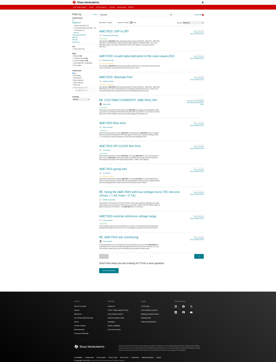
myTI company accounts (149, 310)
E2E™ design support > (80, 7)
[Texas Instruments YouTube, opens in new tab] (191, 313)
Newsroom (78, 314)
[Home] (87, 2)
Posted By (75, 97)
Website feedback (148, 357)
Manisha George (108, 60)
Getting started (121, 7)
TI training (112, 7)
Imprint (158, 357)
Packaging (111, 322)
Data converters (199, 32)
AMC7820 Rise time (112, 123)
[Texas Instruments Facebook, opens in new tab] (183, 307)
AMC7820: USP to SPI (114, 31)
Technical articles (101, 7)
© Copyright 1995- (82, 360)
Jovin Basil (106, 150)
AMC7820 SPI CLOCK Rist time (120, 146)
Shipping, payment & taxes (150, 314)
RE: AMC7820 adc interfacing (118, 237)
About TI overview (80, 306)
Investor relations (80, 326)
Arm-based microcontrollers (195, 101)
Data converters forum (197, 33)
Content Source (77, 18)
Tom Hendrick (107, 241)
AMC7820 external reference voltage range (127, 216)
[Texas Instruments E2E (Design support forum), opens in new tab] (183, 313)
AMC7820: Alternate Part (116, 77)
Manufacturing (79, 329)
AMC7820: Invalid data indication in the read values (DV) (136, 56)
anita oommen (108, 127)
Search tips (198, 15)
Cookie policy (89, 357)
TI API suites (145, 306)
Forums (91, 7)
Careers (76, 310)
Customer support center (116, 318)
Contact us (111, 306)
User (203, 2)
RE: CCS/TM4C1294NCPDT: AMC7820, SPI (128, 100)
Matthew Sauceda (109, 200)
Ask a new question (108, 270)
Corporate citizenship (81, 333)
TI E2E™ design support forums (118, 310)
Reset (95, 14)
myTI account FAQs (114, 329)
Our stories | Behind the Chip (83, 318)
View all (75, 32)
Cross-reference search (115, 314)
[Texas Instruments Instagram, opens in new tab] (175, 307)
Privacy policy (101, 357)
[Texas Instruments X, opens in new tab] (191, 307)
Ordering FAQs (146, 318)
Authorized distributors (148, 322)
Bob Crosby (107, 104)
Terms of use (124, 357)
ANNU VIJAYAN (108, 81)
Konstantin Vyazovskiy (110, 35)
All (73, 20)
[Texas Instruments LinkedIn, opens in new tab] (175, 313)
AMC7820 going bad (113, 169)
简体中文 (131, 7)
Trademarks (135, 357)
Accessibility (78, 357)
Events (76, 322)
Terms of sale (112, 357)
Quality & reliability (114, 326)
